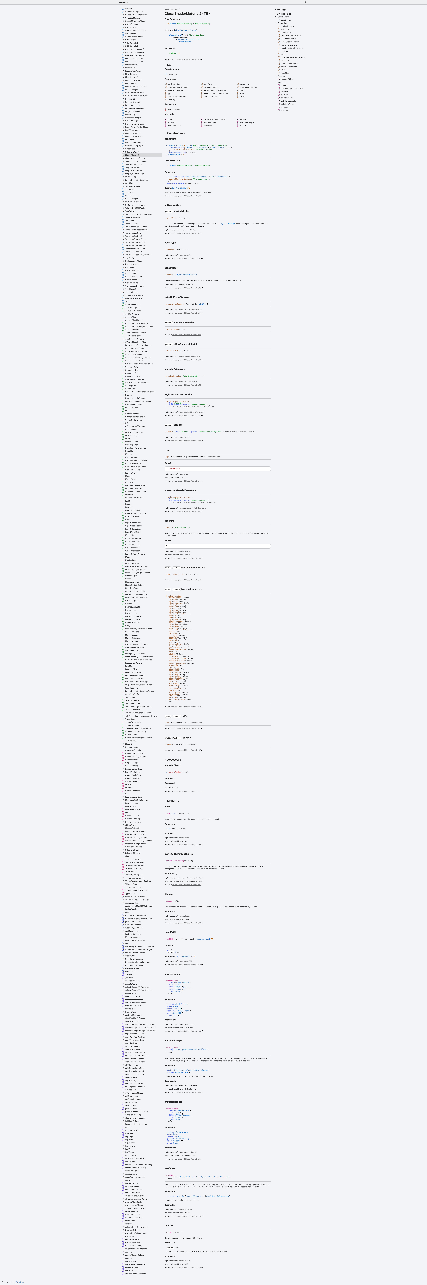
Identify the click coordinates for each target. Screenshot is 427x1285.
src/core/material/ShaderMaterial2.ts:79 (186, 385)
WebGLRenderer (183, 982)
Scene (177, 984)
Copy (267, 469)
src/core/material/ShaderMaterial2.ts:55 (186, 335)
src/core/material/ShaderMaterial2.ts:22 (186, 728)
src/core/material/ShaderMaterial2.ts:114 (187, 1267)
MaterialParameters (220, 147)
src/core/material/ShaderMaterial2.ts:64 (186, 481)
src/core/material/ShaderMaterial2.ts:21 (186, 750)
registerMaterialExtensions (194, 412)
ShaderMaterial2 (171, 9)
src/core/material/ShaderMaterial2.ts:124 (187, 791)
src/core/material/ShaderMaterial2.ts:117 (187, 965)
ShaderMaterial (175, 35)
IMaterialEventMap (184, 23)
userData (188, 551)
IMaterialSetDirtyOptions (210, 432)
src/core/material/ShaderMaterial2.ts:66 (186, 196)
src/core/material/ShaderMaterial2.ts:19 (186, 288)
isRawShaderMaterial (192, 356)
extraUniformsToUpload (193, 309)
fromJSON (188, 961)
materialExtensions (191, 381)
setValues (188, 1209)
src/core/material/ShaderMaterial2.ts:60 (186, 844)
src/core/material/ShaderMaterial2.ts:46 (186, 580)
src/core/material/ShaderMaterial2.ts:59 (186, 923)
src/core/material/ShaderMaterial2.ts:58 (186, 441)
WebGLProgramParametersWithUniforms (191, 1049)
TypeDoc (20, 1282)
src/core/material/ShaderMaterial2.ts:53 (186, 558)
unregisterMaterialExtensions (195, 508)
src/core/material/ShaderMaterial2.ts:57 (186, 233)
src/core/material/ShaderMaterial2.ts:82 (186, 511)
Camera (178, 986)
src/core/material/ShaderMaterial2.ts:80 (186, 313)
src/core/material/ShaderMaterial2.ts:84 (186, 885)
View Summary (182, 30)
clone (187, 838)
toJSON (188, 1261)
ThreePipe (123, 2)
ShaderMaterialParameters (197, 147)
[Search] (306, 2)
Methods (281, 82)
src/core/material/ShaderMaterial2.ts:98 (186, 1031)
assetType (188, 255)
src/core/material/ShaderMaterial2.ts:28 (186, 707)
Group (177, 991)
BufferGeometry (184, 988)
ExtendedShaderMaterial (188, 39)
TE (185, 35)
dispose (187, 916)
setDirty (187, 437)
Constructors (283, 17)
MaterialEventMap (196, 1177)
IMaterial (172, 53)
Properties (282, 23)
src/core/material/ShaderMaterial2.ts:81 (186, 415)
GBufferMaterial (184, 42)
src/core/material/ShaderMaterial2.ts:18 (186, 59)
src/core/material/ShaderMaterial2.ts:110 (187, 1216)
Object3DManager (227, 223)
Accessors (282, 76)
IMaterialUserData (182, 527)
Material (183, 1177)
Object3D (179, 990)
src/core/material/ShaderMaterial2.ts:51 (186, 258)
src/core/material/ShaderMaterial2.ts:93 (186, 1159)
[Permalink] (179, 139)
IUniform (202, 304)
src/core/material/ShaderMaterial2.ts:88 (186, 1092)
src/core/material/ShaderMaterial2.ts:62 (186, 360)
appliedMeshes (190, 230)
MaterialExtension (204, 149)
